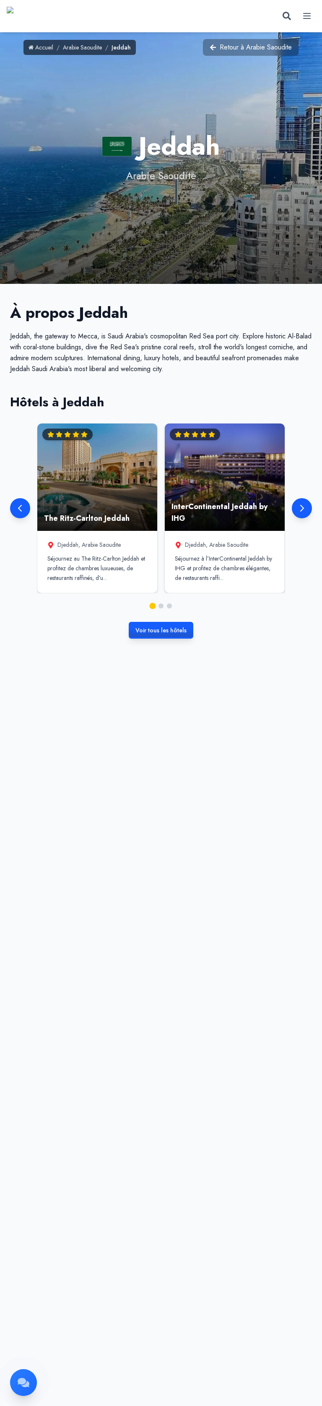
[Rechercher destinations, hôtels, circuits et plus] (286, 16)
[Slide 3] (169, 605)
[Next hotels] (302, 508)
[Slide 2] (161, 605)
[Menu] (307, 16)
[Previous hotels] (20, 508)
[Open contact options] (23, 1382)
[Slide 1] (153, 606)
